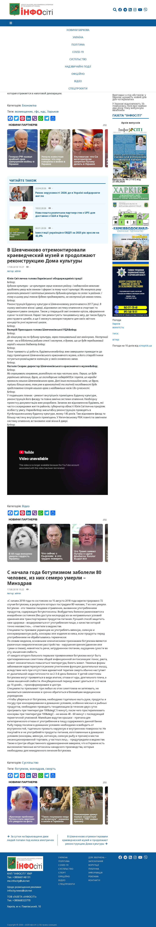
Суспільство (78, 59)
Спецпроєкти (78, 88)
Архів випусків (130, 123)
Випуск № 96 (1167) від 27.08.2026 (126, 180)
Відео (78, 81)
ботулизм (21, 768)
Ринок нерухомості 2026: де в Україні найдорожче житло (67, 194)
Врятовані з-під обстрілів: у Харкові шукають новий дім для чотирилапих (129, 97)
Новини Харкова (78, 30)
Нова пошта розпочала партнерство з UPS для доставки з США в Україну (65, 214)
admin (18, 271)
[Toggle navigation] (10, 23)
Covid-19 (78, 52)
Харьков (53, 111)
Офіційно (78, 74)
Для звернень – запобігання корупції (97, 861)
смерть (50, 768)
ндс (43, 111)
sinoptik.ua (145, 345)
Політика (78, 44)
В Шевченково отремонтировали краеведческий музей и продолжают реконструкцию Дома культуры (85, 840)
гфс (36, 111)
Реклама (93, 876)
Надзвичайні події (78, 66)
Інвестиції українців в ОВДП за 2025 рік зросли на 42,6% (67, 234)
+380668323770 (21, 900)
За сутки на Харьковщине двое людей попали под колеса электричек (30, 838)
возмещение (24, 111)
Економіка (29, 105)
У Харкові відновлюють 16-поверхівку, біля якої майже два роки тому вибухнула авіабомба (129, 107)
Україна (78, 37)
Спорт (62, 872)
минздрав (37, 768)
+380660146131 (21, 877)
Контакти (94, 880)
